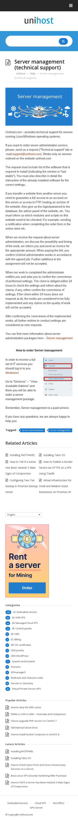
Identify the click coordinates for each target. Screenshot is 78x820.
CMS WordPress (20, 655)
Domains (16, 666)
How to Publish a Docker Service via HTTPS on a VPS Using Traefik (56, 467)
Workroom (12, 372)
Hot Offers (58, 803)
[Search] (63, 41)
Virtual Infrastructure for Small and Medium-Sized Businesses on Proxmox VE (55, 486)
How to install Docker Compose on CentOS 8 (35, 734)
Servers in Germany (22, 683)
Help (32, 73)
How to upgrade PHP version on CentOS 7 (34, 720)
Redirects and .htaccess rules (27, 677)
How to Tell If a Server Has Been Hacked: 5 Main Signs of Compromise (20, 467)
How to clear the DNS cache (26, 707)
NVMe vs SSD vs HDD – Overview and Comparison (38, 714)
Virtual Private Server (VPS (26, 688)
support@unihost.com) (27, 154)
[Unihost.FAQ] (39, 20)
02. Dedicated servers (25, 612)
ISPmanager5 (18, 672)
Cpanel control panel (23, 661)
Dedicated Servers (17, 803)
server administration (32, 430)
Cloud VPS (40, 803)
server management (60, 430)
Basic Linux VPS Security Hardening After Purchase (39, 775)
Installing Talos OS (54, 455)
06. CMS (15, 634)
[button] (39, 5)
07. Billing (16, 639)
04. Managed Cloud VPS (25, 623)
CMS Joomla (17, 650)
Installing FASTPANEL (22, 455)
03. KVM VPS (18, 617)
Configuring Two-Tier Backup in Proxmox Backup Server (21, 486)
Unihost (20, 73)
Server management (59, 338)
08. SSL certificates (21, 645)
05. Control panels (22, 628)
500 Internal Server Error (24, 727)
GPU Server (36, 807)
